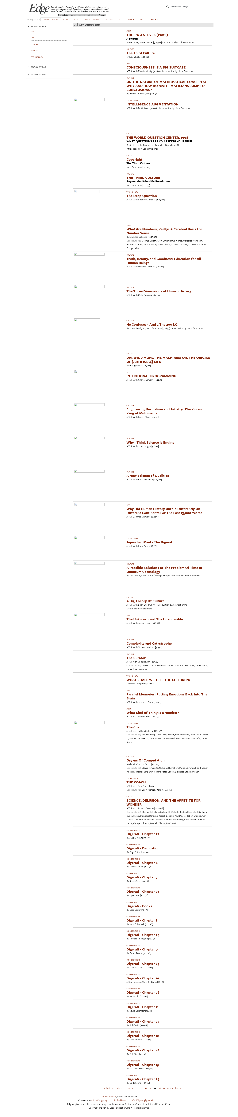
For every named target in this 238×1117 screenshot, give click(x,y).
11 (137, 1088)
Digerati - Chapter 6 (142, 862)
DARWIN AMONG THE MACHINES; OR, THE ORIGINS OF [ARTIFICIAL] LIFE (168, 359)
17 (164, 1088)
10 (133, 1088)
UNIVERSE (130, 78)
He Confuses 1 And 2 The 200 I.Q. (152, 324)
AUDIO (76, 19)
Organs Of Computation (145, 760)
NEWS (121, 19)
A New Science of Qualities (147, 475)
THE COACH (136, 782)
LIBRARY (131, 19)
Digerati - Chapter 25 (142, 963)
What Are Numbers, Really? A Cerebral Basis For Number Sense (164, 230)
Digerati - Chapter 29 (142, 1078)
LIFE (128, 372)
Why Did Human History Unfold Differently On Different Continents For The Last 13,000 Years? (164, 510)
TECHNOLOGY (132, 100)
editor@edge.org (99, 1100)
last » (178, 1088)
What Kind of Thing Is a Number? (152, 712)
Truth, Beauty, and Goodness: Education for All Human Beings (163, 260)
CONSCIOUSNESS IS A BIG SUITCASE (156, 67)
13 (146, 1088)
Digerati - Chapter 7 (141, 877)
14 (150, 1088)
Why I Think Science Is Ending (150, 442)
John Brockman (108, 1096)
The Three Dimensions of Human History (158, 291)
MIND (128, 30)
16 (160, 1088)
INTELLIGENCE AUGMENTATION (152, 104)
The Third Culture (140, 52)
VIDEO (66, 19)
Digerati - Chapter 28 (142, 1050)
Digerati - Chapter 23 (142, 891)
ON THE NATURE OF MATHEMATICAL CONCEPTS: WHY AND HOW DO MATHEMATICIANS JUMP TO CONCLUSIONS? (166, 85)
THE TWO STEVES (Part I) (147, 34)
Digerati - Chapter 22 (142, 833)
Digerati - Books (139, 905)
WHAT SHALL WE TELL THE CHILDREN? (158, 679)
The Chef (133, 727)
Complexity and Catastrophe (149, 643)
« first (107, 1088)
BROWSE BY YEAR (38, 66)
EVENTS (109, 19)
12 (142, 1088)
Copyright (134, 159)
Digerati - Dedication (142, 848)
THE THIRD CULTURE (143, 177)
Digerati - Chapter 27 (142, 1021)
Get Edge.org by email (142, 1100)
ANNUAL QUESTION (93, 19)
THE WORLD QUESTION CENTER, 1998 (157, 137)
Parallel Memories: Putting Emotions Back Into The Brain (166, 696)
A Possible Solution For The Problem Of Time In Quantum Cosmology (164, 569)
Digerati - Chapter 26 (142, 992)
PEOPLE (154, 19)
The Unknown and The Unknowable (154, 619)
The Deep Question (141, 195)
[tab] (48, 26)
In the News (120, 1100)
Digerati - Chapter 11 (142, 1006)
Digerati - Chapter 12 (142, 1035)
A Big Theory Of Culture (145, 600)
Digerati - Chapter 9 (142, 949)
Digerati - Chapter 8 (142, 920)
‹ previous (117, 1088)
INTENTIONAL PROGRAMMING (151, 375)
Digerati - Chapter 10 (142, 978)
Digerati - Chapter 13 (142, 1064)
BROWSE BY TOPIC (39, 26)
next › (170, 1088)
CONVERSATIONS (50, 19)
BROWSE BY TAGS (38, 74)
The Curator (136, 657)
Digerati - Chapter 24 (142, 934)
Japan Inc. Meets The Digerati (149, 542)
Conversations (133, 830)
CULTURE (130, 49)
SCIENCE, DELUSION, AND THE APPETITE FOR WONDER (163, 802)
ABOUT (143, 19)
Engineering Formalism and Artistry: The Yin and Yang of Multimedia (164, 411)
